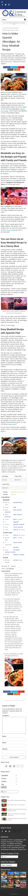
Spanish (13, 494)
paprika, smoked (18, 524)
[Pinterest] (2, 7)
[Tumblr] (5, 7)
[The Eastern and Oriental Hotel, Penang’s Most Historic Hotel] (16, 873)
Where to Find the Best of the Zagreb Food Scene (16, 814)
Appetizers (14, 492)
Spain (12, 30)
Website (4, 749)
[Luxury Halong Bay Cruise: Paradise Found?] (16, 877)
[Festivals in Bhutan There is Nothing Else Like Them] (10, 877)
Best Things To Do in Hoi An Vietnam (16, 804)
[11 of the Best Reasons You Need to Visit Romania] (23, 873)
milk (14, 507)
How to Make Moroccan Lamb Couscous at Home (17, 819)
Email (4, 742)
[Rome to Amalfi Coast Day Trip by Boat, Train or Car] (10, 873)
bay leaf (15, 547)
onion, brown (17, 542)
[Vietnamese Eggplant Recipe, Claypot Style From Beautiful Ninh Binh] (16, 882)
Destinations (6, 28)
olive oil (15, 529)
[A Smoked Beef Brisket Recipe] (10, 886)
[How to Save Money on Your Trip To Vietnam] (23, 877)
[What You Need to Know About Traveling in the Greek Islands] (4, 877)
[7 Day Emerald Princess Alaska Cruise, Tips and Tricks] (16, 886)
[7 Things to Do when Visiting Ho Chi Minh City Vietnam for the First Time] (23, 882)
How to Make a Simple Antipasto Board (16, 800)
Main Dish (22, 492)
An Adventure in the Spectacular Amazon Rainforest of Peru (17, 810)
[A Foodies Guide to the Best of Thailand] (4, 873)
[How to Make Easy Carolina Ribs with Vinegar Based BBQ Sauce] (23, 886)
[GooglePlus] (13, 831)
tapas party (12, 424)
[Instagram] (9, 4)
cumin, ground (18, 527)
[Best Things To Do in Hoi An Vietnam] (10, 882)
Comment (5, 715)
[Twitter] (5, 4)
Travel (17, 30)
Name (4, 736)
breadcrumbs (17, 502)
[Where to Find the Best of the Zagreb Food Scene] (4, 886)
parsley (15, 560)
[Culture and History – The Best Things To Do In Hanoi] (4, 882)
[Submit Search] (2, 791)
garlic (15, 519)
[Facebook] (2, 4)
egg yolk (16, 522)
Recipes (8, 30)
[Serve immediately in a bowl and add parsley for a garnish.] (14, 672)
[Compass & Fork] (14, 13)
